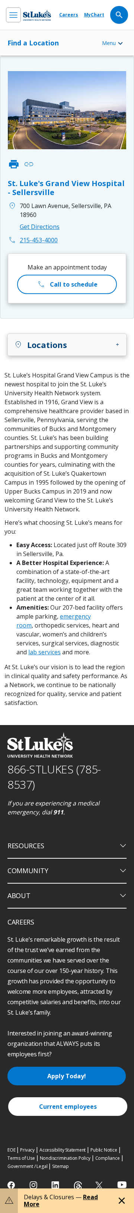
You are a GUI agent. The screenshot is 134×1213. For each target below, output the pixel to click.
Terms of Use (21, 1158)
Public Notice (103, 1150)
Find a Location (33, 42)
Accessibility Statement (62, 1150)
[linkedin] (56, 1185)
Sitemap (60, 1166)
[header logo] (37, 15)
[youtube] (122, 1184)
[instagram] (34, 1185)
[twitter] (100, 1185)
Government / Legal (27, 1166)
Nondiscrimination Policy (65, 1158)
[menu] (13, 15)
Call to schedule (67, 284)
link (29, 164)
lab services (44, 652)
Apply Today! (66, 1076)
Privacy (27, 1150)
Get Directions (40, 227)
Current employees (68, 1106)
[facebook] (12, 1185)
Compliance (107, 1158)
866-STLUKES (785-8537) (54, 777)
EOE (11, 1150)
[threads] (78, 1186)
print (14, 164)
